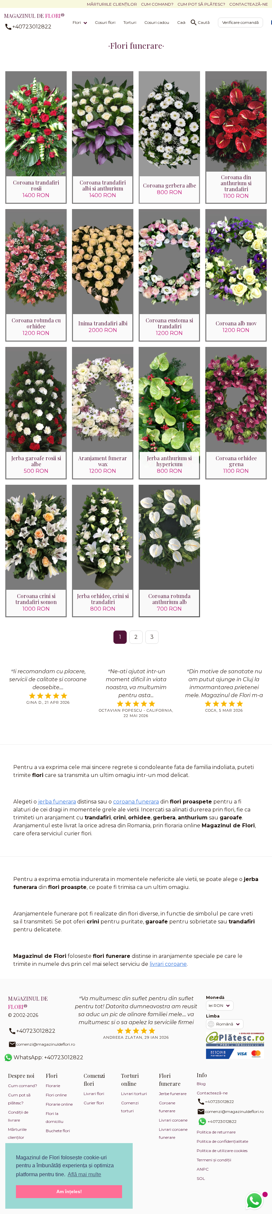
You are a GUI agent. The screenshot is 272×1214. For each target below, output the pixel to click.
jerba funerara (57, 802)
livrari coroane (168, 964)
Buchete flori (58, 1130)
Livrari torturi (134, 1093)
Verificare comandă (240, 22)
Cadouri (184, 22)
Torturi (129, 22)
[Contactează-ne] (254, 1200)
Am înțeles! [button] (69, 1191)
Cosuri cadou (156, 22)
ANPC (203, 1169)
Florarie (53, 1085)
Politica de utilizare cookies (222, 1150)
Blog (201, 1083)
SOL (201, 1178)
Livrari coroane (173, 1120)
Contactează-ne (248, 4)
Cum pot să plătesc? (201, 4)
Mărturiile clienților (112, 4)
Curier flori (94, 1102)
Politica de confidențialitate (222, 1141)
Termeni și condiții (214, 1159)
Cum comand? (157, 4)
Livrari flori (94, 1093)
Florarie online (59, 1104)
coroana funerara (136, 802)
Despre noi (21, 1075)
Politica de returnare (216, 1132)
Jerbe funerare (172, 1093)
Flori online (56, 1094)
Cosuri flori (105, 22)
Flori (77, 22)
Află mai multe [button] (84, 1174)
